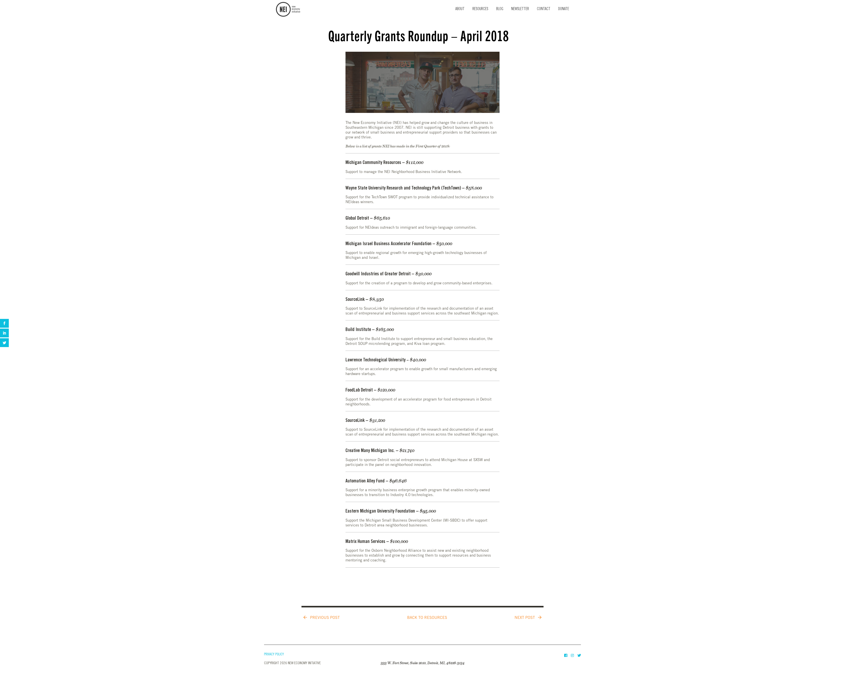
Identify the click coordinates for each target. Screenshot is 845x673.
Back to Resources (427, 618)
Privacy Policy (274, 654)
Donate (563, 9)
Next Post (525, 618)
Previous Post (324, 618)
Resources (480, 9)
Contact (543, 9)
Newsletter (520, 9)
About (460, 9)
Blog (499, 9)
